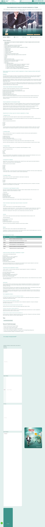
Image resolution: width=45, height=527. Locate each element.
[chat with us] (2, 523)
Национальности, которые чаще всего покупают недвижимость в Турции (16, 47)
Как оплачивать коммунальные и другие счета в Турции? (13, 328)
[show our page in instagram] (37, 1)
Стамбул (6, 55)
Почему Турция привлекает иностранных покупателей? (13, 45)
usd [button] (42, 3)
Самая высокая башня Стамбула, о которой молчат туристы (13, 331)
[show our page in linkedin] (40, 1)
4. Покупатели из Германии (9, 51)
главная (3, 3)
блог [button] (11, 3)
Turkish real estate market (8, 320)
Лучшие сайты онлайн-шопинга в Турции (10, 327)
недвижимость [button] (8, 3)
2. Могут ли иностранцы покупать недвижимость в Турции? (15, 65)
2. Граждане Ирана (8, 49)
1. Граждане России (8, 48)
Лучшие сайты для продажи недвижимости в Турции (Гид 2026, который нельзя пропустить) (19, 330)
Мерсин (6, 57)
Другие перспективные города (9, 58)
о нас (5, 3)
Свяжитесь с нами (25, 3)
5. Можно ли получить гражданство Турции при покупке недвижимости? (17, 68)
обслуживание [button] (15, 3)
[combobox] (5, 390)
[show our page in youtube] (38, 1)
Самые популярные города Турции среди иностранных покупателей (15, 54)
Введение (6, 44)
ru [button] (39, 3)
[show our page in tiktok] (41, 1)
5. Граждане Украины (8, 52)
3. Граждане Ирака (7, 50)
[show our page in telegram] (42, 1)
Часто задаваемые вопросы (9, 63)
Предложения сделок (20, 3)
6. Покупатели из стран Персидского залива (11, 53)
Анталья (6, 56)
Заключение (6, 62)
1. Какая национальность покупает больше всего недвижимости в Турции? (17, 64)
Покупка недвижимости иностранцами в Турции (12, 46)
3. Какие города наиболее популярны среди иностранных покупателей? (17, 66)
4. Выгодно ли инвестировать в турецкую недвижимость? (15, 67)
